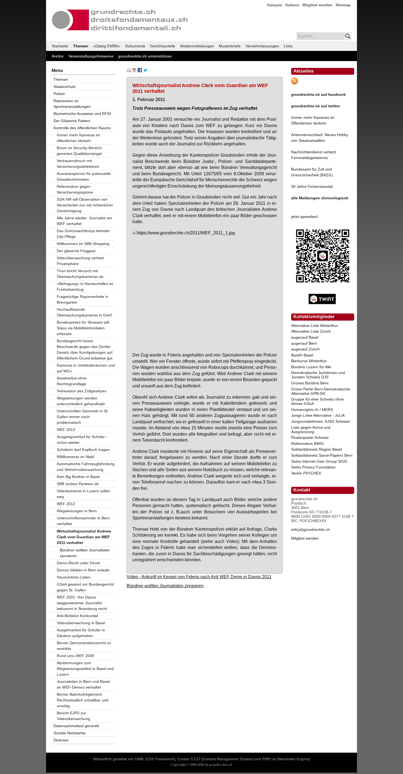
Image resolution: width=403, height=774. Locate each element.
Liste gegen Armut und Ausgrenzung (310, 429)
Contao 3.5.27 (188, 759)
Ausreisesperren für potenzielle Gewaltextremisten (84, 176)
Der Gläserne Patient (71, 121)
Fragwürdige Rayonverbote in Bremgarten (82, 299)
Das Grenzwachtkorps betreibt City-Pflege (83, 234)
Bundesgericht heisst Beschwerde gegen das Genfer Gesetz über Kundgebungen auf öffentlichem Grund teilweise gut (84, 349)
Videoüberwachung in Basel (81, 623)
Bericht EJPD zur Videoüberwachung (73, 716)
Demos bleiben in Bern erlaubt (83, 570)
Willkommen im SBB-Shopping (83, 243)
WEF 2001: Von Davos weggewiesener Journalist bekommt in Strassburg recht (82, 603)
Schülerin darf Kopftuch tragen (83, 449)
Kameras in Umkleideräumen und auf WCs (86, 368)
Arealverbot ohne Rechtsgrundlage (72, 381)
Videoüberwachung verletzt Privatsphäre (80, 261)
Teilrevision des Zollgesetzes (81, 391)
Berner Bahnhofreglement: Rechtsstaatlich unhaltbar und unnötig (82, 700)
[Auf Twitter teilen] (145, 71)
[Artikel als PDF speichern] (134, 71)
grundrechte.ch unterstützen (145, 56)
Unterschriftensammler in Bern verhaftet (83, 521)
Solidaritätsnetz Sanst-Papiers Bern (322, 455)
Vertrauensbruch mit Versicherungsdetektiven (78, 164)
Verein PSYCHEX (306, 473)
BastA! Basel (302, 355)
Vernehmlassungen (262, 46)
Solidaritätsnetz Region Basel (316, 449)
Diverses (61, 740)
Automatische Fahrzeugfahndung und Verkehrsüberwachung (86, 467)
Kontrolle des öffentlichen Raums (82, 128)
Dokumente (135, 46)
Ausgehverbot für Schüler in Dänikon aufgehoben (81, 633)
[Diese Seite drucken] (129, 71)
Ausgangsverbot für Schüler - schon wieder (82, 440)
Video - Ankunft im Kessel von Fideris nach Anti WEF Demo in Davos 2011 (199, 576)
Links (288, 46)
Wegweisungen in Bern (77, 511)
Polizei (59, 93)
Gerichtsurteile (162, 46)
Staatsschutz (64, 86)
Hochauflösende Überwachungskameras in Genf (84, 312)
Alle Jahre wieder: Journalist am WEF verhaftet (84, 221)
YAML (139, 759)
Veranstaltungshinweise (91, 56)
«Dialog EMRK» (106, 46)
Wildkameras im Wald (75, 456)
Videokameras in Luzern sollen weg (83, 494)
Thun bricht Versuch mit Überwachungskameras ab (80, 274)
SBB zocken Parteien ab (78, 484)
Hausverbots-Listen (73, 577)
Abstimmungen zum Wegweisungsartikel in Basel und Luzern (85, 669)
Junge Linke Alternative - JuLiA (318, 415)
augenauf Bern (304, 343)
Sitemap (343, 5)
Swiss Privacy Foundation (313, 467)
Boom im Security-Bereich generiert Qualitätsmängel (79, 151)
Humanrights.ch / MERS (312, 409)
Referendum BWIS (307, 443)
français (274, 5)
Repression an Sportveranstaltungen (72, 104)
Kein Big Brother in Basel (78, 476)
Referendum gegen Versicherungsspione (75, 189)
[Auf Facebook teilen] (140, 71)
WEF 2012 (66, 504)
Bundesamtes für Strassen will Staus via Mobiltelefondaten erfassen (83, 328)
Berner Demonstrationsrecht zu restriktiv (84, 646)
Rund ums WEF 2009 (75, 656)
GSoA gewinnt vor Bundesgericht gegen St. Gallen (85, 587)
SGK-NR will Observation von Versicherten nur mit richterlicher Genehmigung (85, 205)
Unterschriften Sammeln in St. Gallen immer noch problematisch (83, 417)
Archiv (58, 56)
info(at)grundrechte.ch (310, 529)
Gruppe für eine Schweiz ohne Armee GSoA (317, 401)
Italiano (292, 5)
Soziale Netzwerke (69, 733)
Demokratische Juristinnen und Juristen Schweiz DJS (318, 374)
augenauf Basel (304, 337)
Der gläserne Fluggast (76, 251)
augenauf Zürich (305, 349)
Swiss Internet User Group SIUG (319, 461)
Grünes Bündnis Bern (309, 383)
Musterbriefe (230, 46)
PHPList (269, 759)
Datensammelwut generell (76, 726)
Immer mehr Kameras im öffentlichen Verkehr (78, 138)
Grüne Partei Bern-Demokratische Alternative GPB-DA (320, 391)
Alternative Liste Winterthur (314, 325)
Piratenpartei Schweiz (310, 437)
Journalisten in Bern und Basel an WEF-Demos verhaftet (83, 684)
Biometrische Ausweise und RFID (82, 113)
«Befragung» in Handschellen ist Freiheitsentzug (85, 286)
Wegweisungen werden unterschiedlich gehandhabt (81, 401)
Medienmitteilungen (197, 46)
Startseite (60, 46)
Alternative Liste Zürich (311, 331)
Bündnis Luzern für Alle (311, 367)
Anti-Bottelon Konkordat (77, 616)
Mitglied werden (317, 5)
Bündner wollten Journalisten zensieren (165, 585)
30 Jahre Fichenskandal (312, 186)
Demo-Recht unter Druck (78, 563)
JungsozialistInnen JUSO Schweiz (320, 421)
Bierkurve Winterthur (309, 361)
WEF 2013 (66, 429)
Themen (80, 46)
